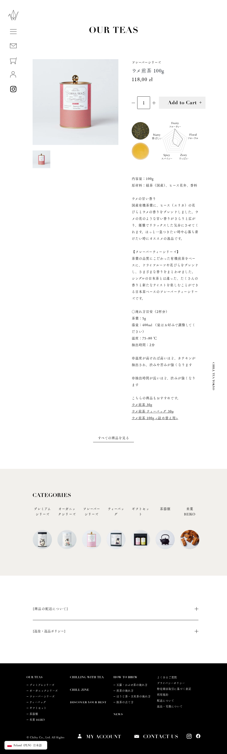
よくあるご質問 (167, 677)
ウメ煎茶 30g (142, 404)
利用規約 (162, 695)
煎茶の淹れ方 (124, 691)
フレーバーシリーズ (42, 696)
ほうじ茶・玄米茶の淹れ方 (133, 696)
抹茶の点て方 (124, 702)
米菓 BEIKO (37, 720)
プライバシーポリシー (171, 683)
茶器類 (33, 714)
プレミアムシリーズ (42, 685)
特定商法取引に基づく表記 (174, 689)
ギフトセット (37, 708)
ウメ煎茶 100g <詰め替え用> (155, 418)
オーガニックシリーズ (43, 691)
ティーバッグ (37, 702)
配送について (165, 701)
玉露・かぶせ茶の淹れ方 (132, 685)
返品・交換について (170, 706)
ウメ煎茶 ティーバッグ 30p (153, 411)
